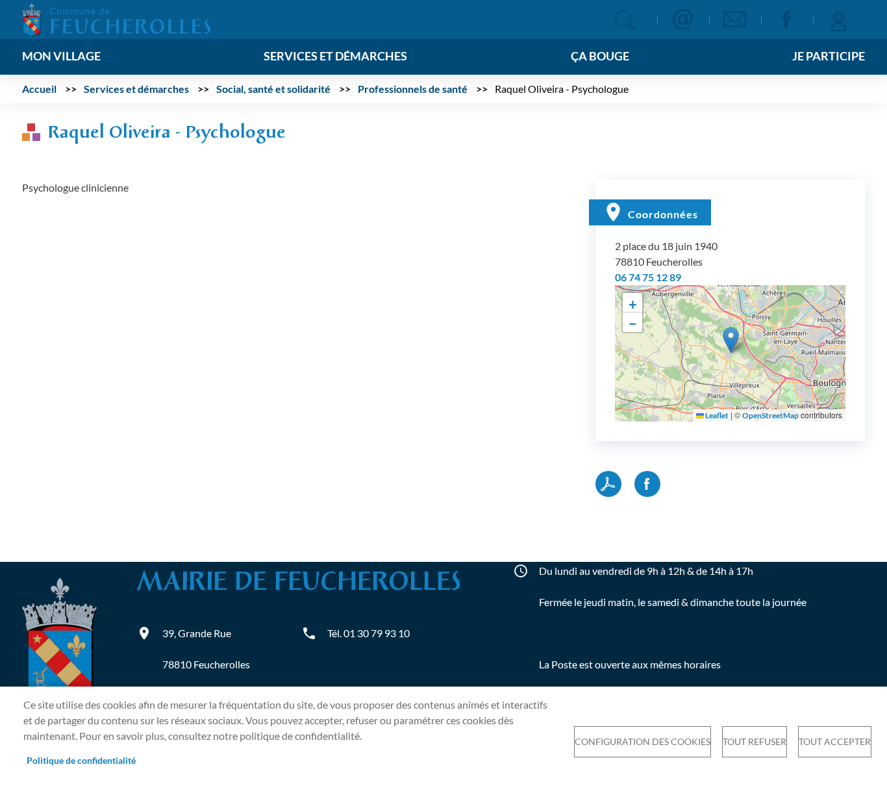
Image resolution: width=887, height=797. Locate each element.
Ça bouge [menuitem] (600, 56)
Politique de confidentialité (81, 760)
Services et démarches (136, 88)
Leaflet (716, 415)
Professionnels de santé (413, 88)
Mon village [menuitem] (61, 56)
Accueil (39, 88)
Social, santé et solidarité (273, 88)
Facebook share (647, 484)
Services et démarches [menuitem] (335, 56)
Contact (683, 19)
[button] (731, 340)
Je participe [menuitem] (828, 56)
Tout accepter (835, 742)
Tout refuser (754, 742)
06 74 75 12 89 (648, 277)
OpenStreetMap (770, 415)
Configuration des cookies (642, 742)
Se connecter (839, 19)
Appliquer (625, 20)
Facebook (787, 19)
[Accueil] (116, 18)
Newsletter (735, 19)
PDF (608, 484)
